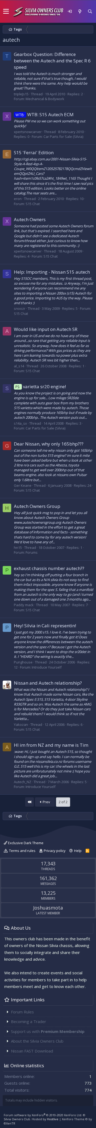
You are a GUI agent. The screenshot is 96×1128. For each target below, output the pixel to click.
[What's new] (80, 11)
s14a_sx (20, 423)
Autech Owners (30, 219)
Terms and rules (22, 850)
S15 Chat (33, 203)
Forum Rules (22, 1011)
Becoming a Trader (28, 1021)
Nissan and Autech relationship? (48, 683)
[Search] (90, 11)
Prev (46, 801)
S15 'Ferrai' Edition (34, 152)
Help (78, 850)
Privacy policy (55, 850)
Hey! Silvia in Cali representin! (45, 626)
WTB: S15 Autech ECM (44, 114)
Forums (32, 552)
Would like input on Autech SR (45, 329)
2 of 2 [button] (63, 801)
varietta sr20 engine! (40, 386)
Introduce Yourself (47, 667)
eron (18, 198)
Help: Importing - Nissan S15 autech (52, 272)
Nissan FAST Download (32, 1051)
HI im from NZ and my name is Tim (51, 745)
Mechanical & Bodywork (45, 98)
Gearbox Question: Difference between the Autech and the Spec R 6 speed (52, 60)
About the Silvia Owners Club (37, 1041)
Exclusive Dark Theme (25, 842)
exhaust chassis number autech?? (49, 568)
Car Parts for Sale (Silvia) (63, 136)
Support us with (48, 1031)
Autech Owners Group (37, 506)
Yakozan (21, 724)
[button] (6, 11)
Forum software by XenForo (43, 1115)
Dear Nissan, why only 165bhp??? (48, 444)
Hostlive (52, 1119)
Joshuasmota (48, 907)
